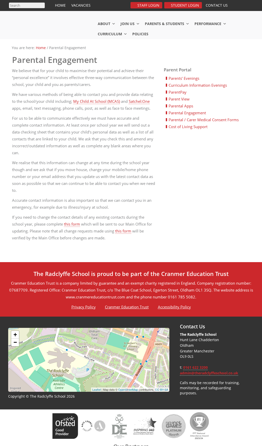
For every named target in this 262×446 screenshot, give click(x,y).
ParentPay (178, 92)
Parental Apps (181, 105)
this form (72, 224)
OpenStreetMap (128, 389)
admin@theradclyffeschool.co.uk (209, 373)
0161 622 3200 (195, 367)
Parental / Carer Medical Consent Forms (204, 119)
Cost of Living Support (188, 126)
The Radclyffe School (46, 24)
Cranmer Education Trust (127, 306)
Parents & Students (164, 23)
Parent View (179, 99)
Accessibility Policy (174, 306)
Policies (140, 33)
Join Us (128, 23)
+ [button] (15, 334)
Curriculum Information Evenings (198, 85)
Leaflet (96, 389)
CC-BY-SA (161, 389)
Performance (207, 23)
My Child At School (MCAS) (96, 101)
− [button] (15, 342)
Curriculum (110, 33)
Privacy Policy (83, 306)
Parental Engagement (187, 112)
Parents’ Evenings (184, 78)
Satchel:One (139, 101)
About (104, 23)
